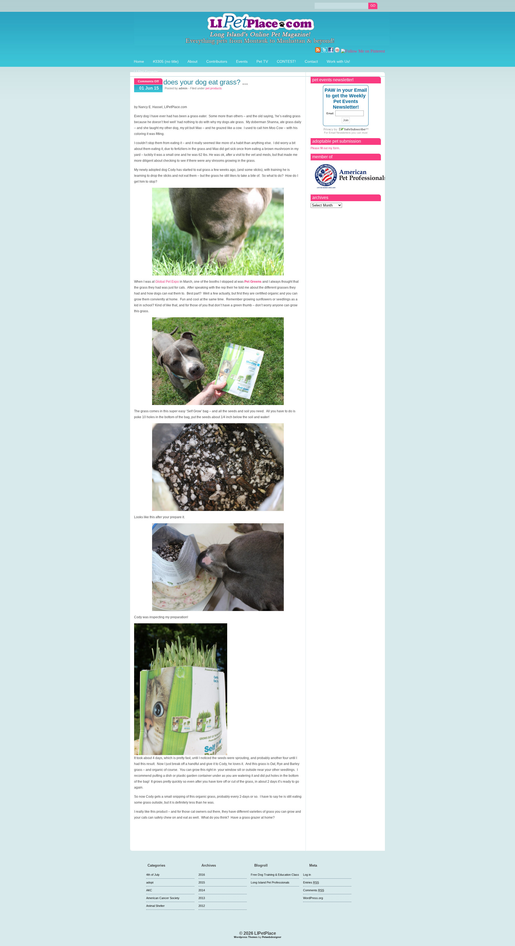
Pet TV (262, 61)
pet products (213, 88)
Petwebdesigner (271, 937)
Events (242, 61)
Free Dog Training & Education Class (275, 874)
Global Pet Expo (167, 282)
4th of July (153, 874)
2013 (201, 898)
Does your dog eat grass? (201, 82)
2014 (201, 890)
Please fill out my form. (325, 148)
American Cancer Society (162, 898)
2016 (201, 874)
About (192, 61)
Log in (307, 874)
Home (139, 61)
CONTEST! (286, 61)
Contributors (216, 61)
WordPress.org (313, 898)
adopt (149, 882)
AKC (149, 890)
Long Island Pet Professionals (270, 882)
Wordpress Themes (246, 937)
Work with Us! (338, 61)
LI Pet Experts (146, 71)
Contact (311, 61)
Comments (313, 890)
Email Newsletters (340, 132)
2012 (201, 905)
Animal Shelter (155, 905)
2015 (201, 882)
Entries (311, 882)
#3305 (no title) (166, 61)
